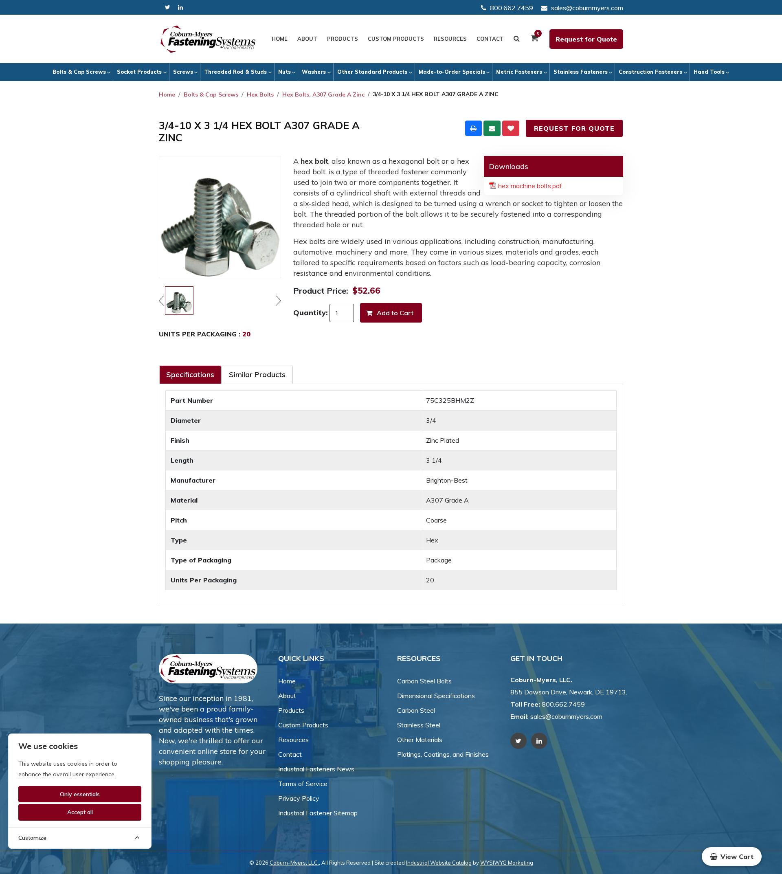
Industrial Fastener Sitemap (318, 813)
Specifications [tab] (190, 374)
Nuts (284, 71)
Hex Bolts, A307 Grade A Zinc (323, 94)
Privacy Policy (298, 798)
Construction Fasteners (650, 71)
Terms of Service (302, 784)
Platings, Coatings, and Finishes (443, 754)
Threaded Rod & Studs (235, 71)
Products (342, 38)
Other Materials (419, 740)
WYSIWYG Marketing (506, 862)
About (307, 38)
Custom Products (396, 38)
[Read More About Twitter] (167, 7)
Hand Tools (709, 71)
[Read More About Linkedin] (180, 7)
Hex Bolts (260, 94)
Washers (314, 71)
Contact (490, 38)
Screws (183, 71)
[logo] (208, 39)
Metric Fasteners (519, 71)
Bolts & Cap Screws (79, 71)
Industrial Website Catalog (439, 862)
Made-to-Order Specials (452, 71)
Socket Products (139, 71)
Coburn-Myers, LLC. (294, 862)
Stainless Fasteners (581, 71)
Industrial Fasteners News (316, 769)
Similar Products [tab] (257, 374)
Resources (450, 38)
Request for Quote (586, 39)
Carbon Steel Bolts (424, 681)
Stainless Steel (418, 725)
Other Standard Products (372, 71)
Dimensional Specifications (436, 696)
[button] (732, 856)
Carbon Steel (416, 710)
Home (280, 38)
